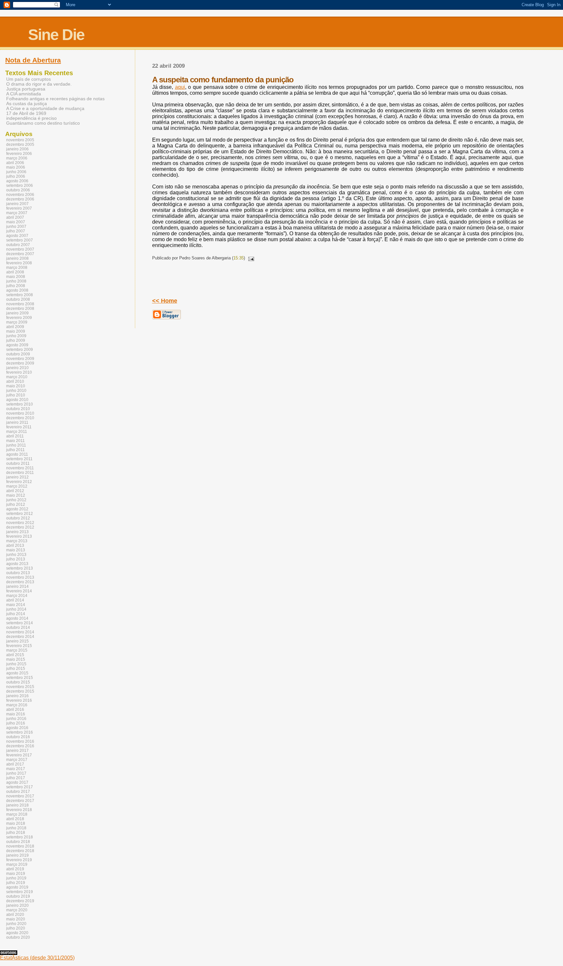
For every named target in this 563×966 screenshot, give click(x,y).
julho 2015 (15, 668)
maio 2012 (15, 495)
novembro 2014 (20, 632)
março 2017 (16, 759)
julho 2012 (15, 504)
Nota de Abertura (33, 60)
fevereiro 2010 (19, 372)
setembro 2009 (19, 349)
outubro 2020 (18, 937)
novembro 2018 (20, 846)
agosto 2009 (17, 345)
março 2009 (16, 322)
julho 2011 (15, 450)
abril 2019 (15, 869)
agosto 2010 (17, 399)
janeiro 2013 (17, 532)
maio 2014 (15, 604)
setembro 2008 (19, 295)
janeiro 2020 (17, 905)
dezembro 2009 (20, 363)
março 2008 (16, 267)
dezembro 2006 (20, 199)
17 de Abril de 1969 (26, 113)
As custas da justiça (26, 103)
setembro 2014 (19, 623)
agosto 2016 (17, 727)
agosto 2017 (17, 782)
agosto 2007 (17, 235)
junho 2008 (16, 281)
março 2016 (16, 705)
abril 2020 (15, 914)
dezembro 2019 (20, 901)
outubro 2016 (18, 737)
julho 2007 (15, 231)
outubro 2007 (18, 244)
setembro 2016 (19, 732)
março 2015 (16, 650)
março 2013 (16, 541)
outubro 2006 (18, 190)
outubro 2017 (18, 791)
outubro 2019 (18, 896)
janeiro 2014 (17, 586)
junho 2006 (16, 172)
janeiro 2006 (17, 149)
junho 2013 (16, 554)
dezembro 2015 (20, 691)
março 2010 (16, 377)
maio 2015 (15, 659)
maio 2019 (15, 873)
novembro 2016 (20, 741)
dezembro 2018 (20, 851)
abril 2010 (15, 381)
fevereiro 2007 (19, 208)
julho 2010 (15, 395)
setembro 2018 (19, 837)
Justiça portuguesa (25, 89)
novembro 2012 (20, 522)
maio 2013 (15, 550)
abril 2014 (15, 600)
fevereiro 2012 (19, 481)
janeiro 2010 (17, 368)
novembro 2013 (20, 577)
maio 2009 (15, 331)
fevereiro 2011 (19, 427)
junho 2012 (16, 500)
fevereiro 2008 (19, 263)
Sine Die (56, 34)
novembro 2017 (20, 796)
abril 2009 (15, 326)
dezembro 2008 (20, 308)
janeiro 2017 (17, 750)
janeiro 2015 (17, 641)
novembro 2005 (20, 140)
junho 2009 (16, 336)
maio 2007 (15, 222)
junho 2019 (16, 878)
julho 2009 (15, 340)
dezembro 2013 (20, 582)
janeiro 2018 (17, 805)
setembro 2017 (19, 787)
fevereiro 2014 (19, 591)
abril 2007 (15, 217)
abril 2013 (15, 545)
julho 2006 (15, 176)
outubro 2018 (18, 841)
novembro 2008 (20, 304)
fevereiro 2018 (19, 809)
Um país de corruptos (28, 79)
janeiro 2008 (17, 258)
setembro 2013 (19, 568)
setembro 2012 (19, 513)
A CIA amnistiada (23, 93)
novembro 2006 (20, 194)
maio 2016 (15, 714)
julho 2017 (15, 778)
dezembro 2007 (20, 254)
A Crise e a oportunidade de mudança (45, 108)
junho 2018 (16, 828)
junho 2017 (16, 773)
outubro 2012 (18, 518)
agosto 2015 (17, 673)
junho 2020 (16, 923)
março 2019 (16, 864)
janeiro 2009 (17, 313)
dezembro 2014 (20, 636)
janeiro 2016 (17, 696)
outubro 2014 (18, 627)
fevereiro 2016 (19, 700)
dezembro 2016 (20, 746)
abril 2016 (15, 709)
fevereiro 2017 (19, 755)
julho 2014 (15, 614)
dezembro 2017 (20, 800)
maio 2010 (15, 386)
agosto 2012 (17, 509)
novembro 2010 (20, 413)
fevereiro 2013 (19, 536)
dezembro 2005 (20, 144)
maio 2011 (15, 440)
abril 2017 (15, 764)
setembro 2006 (19, 185)
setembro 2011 (19, 459)
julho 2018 (15, 832)
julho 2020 (15, 928)
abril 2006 (15, 162)
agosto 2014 (17, 618)
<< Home (164, 300)
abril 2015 (15, 655)
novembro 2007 (20, 249)
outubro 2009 (18, 354)
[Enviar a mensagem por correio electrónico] (250, 257)
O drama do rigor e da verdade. (39, 84)
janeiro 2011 (17, 422)
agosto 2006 (17, 181)
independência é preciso (31, 118)
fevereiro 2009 (19, 317)
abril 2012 (15, 491)
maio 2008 (15, 276)
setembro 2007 (19, 240)
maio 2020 (15, 919)
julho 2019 (15, 882)
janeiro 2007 (17, 203)
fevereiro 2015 (19, 645)
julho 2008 (15, 285)
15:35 (238, 257)
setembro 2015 (19, 677)
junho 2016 (16, 718)
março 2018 (16, 814)
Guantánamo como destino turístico (43, 123)
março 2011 (16, 431)
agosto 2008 (17, 290)
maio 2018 (15, 823)
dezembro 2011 (20, 472)
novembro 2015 (20, 686)
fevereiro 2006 (19, 153)
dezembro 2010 (20, 418)
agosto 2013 (17, 563)
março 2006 (16, 158)
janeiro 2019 (17, 855)
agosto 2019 (17, 887)
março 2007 (16, 213)
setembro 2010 (19, 404)
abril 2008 (15, 272)
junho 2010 (16, 390)
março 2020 (16, 910)
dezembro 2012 (20, 527)
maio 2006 (15, 167)
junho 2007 (16, 226)
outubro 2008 (18, 299)
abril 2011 (15, 436)
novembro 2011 (20, 468)
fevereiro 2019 (19, 860)
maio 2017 (15, 768)
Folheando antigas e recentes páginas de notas (55, 98)
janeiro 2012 (17, 477)
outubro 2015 (18, 682)
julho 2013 (15, 559)
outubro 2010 (18, 409)
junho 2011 (16, 445)
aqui (180, 87)
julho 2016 (15, 723)
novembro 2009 (20, 358)
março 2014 (16, 595)
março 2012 (16, 486)
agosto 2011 (17, 454)
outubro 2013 (18, 573)
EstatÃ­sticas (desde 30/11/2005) (37, 957)
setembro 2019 (19, 892)
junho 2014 (16, 609)
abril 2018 (15, 819)
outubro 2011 (18, 463)
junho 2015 (16, 664)
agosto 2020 (17, 933)
